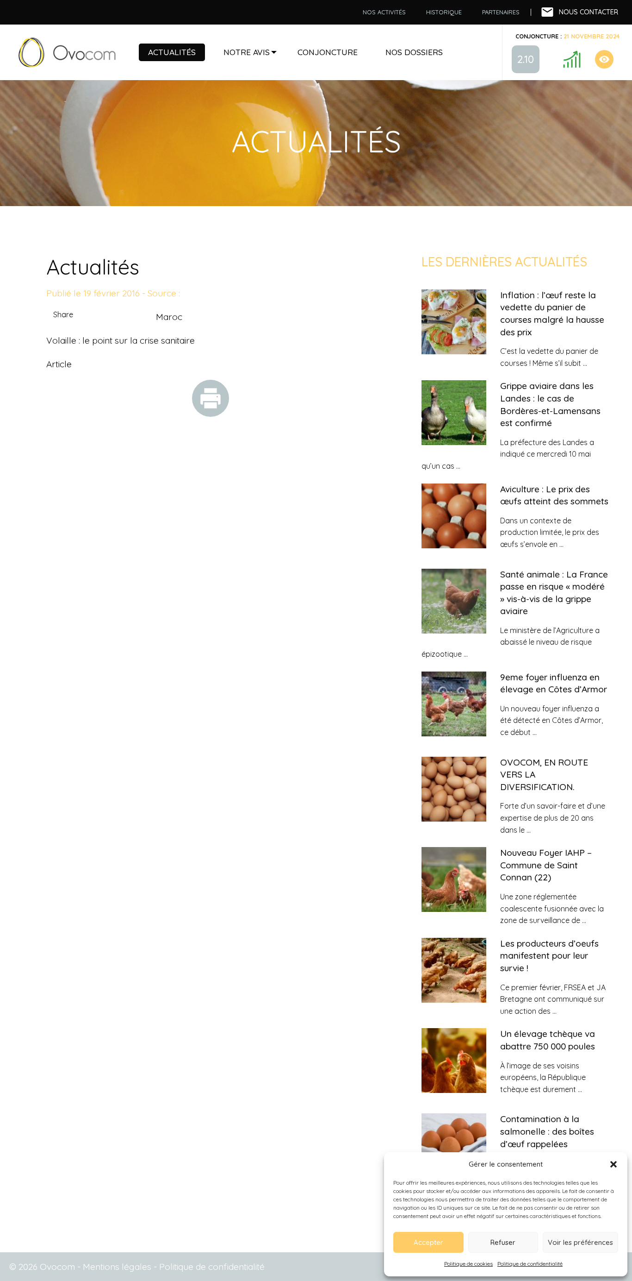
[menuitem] (384, 12)
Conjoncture (327, 52)
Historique (444, 12)
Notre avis (246, 52)
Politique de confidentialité (530, 1263)
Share (63, 314)
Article (59, 364)
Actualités (172, 52)
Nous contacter (588, 12)
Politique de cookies (468, 1263)
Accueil (67, 52)
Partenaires (501, 12)
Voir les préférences (580, 1242)
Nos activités (384, 12)
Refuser (502, 1242)
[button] (613, 1164)
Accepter (428, 1242)
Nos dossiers (414, 52)
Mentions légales (117, 1266)
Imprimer (210, 398)
